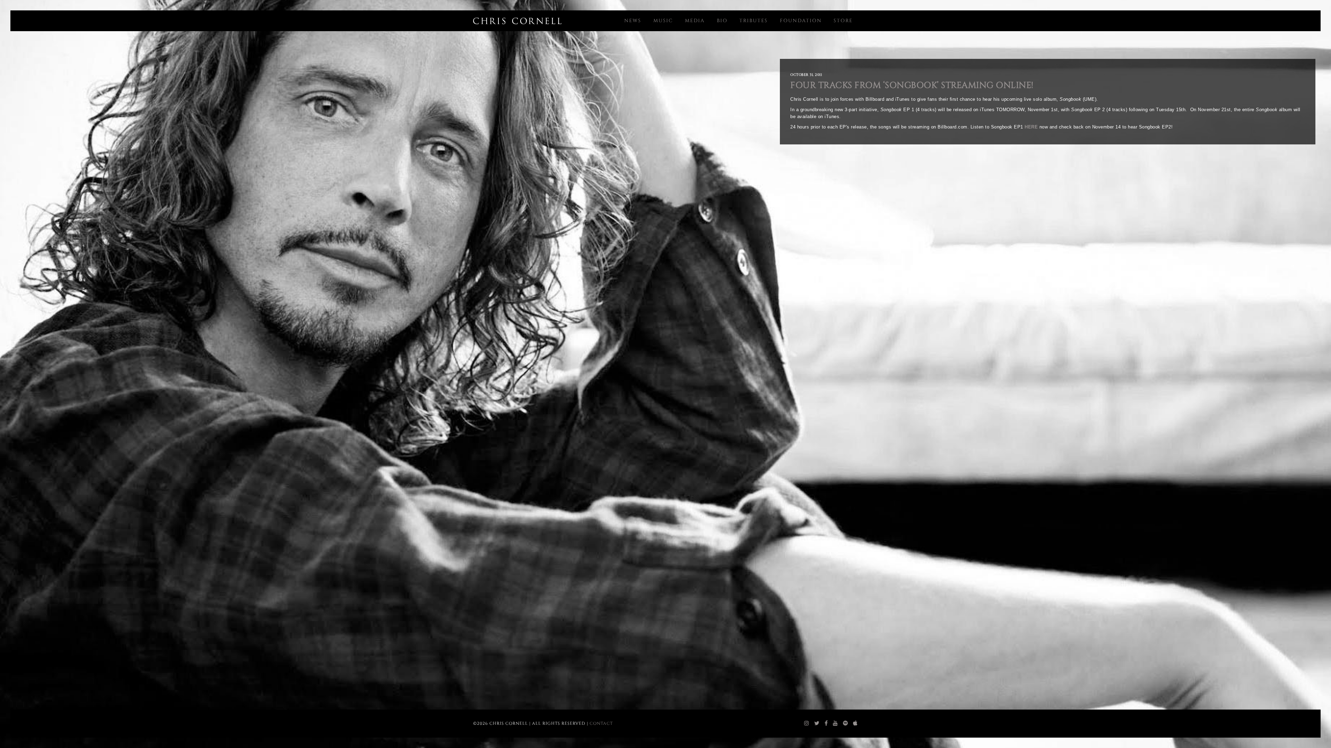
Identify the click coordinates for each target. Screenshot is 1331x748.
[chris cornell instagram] (806, 723)
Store (843, 20)
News (632, 20)
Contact (601, 723)
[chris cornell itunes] (855, 723)
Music (663, 20)
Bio (722, 20)
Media (695, 20)
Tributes (753, 20)
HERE (1031, 127)
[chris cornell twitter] (817, 723)
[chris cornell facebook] (826, 723)
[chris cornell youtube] (835, 723)
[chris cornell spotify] (845, 723)
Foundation (801, 20)
